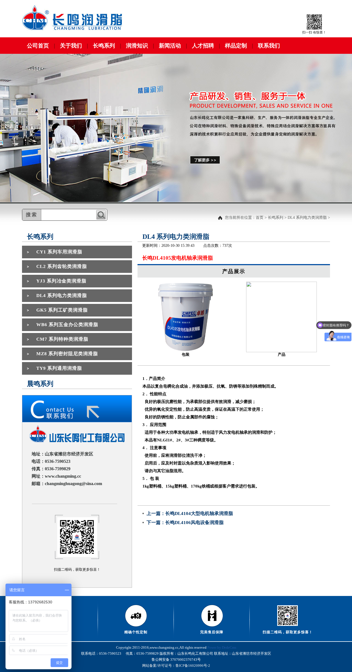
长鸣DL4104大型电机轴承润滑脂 (199, 513)
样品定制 (236, 46)
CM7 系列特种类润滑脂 (62, 339)
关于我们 (71, 46)
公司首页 (38, 46)
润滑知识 (137, 46)
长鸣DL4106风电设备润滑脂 (194, 522)
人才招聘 (203, 46)
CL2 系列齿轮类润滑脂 (61, 266)
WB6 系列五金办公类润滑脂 (67, 324)
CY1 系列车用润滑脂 (59, 251)
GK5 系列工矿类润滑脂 (62, 310)
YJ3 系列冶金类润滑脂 (61, 281)
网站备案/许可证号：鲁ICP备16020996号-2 (176, 665)
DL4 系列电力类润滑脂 (307, 217)
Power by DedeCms (221, 647)
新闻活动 (170, 46)
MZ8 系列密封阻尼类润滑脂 (67, 353)
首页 (259, 217)
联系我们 (269, 46)
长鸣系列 (104, 46)
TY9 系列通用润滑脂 (59, 368)
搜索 (101, 215)
